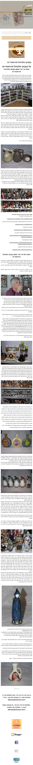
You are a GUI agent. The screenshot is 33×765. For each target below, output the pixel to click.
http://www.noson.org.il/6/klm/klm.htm (23, 224)
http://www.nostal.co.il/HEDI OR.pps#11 (23, 230)
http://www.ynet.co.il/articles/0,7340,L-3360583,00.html (19, 219)
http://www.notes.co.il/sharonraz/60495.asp (22, 249)
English (29, 5)
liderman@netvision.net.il (16, 700)
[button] (16, 37)
